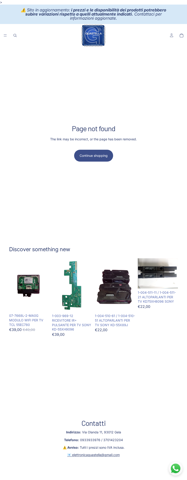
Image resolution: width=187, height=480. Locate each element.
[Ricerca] (15, 35)
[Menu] (5, 35)
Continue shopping (94, 155)
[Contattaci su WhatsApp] (175, 468)
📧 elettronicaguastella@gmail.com (93, 455)
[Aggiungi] (42, 305)
